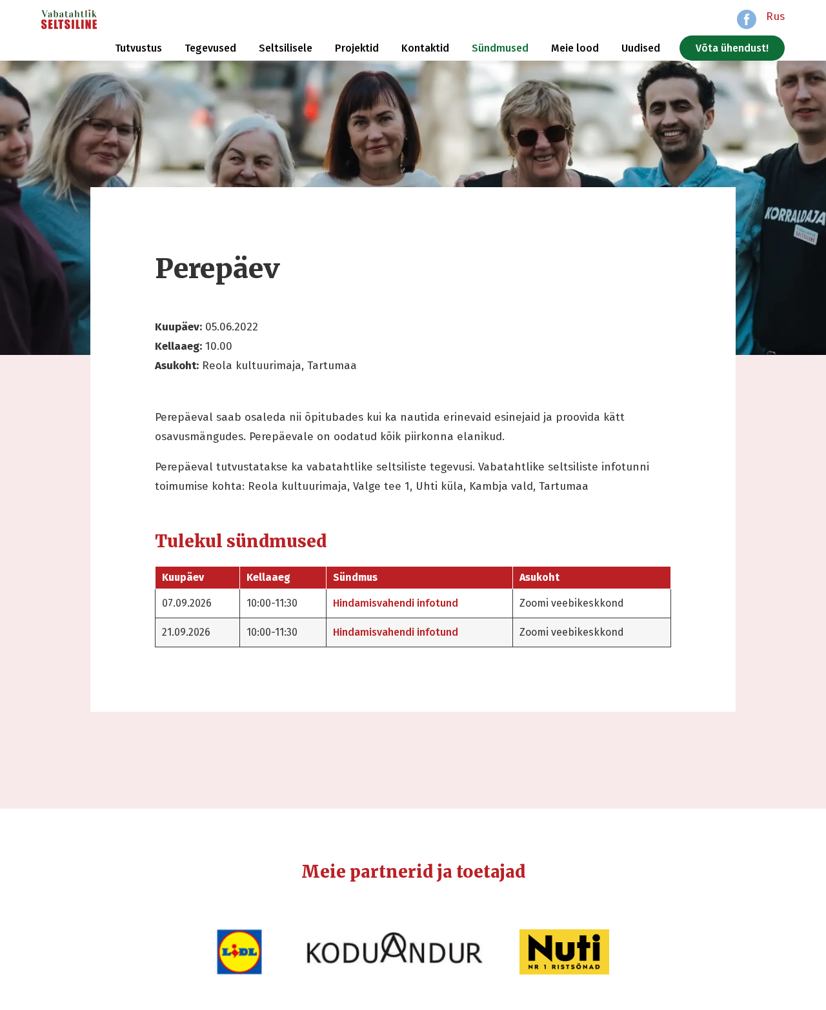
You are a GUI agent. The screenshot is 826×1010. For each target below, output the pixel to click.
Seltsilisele (285, 48)
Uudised (640, 48)
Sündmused (500, 48)
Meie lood (575, 48)
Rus (775, 16)
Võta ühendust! (732, 48)
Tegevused (210, 48)
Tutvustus (138, 48)
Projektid (357, 48)
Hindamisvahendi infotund (395, 603)
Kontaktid (425, 48)
